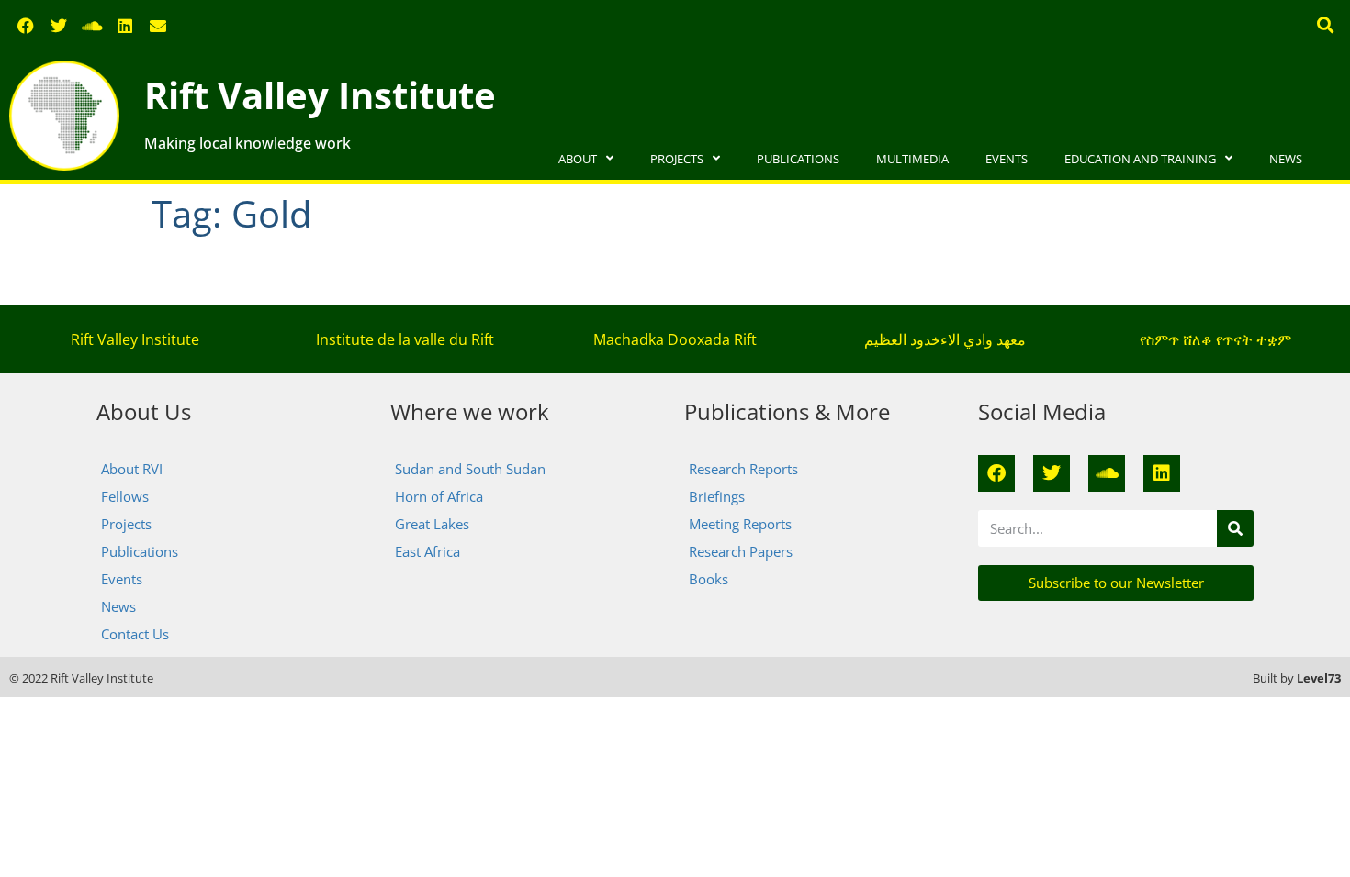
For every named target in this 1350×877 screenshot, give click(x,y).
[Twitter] (58, 25)
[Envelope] (157, 25)
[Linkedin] (124, 25)
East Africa (427, 551)
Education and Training (1140, 158)
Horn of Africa (439, 496)
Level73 (1319, 678)
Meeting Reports (740, 524)
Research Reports (743, 469)
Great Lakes (432, 524)
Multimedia (912, 158)
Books (708, 579)
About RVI (132, 469)
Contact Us (135, 634)
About (577, 158)
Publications (798, 158)
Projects (676, 158)
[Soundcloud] (91, 25)
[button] (1326, 24)
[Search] (1235, 528)
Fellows (125, 496)
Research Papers (741, 551)
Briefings (717, 496)
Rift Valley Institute (320, 95)
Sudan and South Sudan (470, 469)
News (1285, 158)
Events (1006, 158)
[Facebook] (25, 25)
